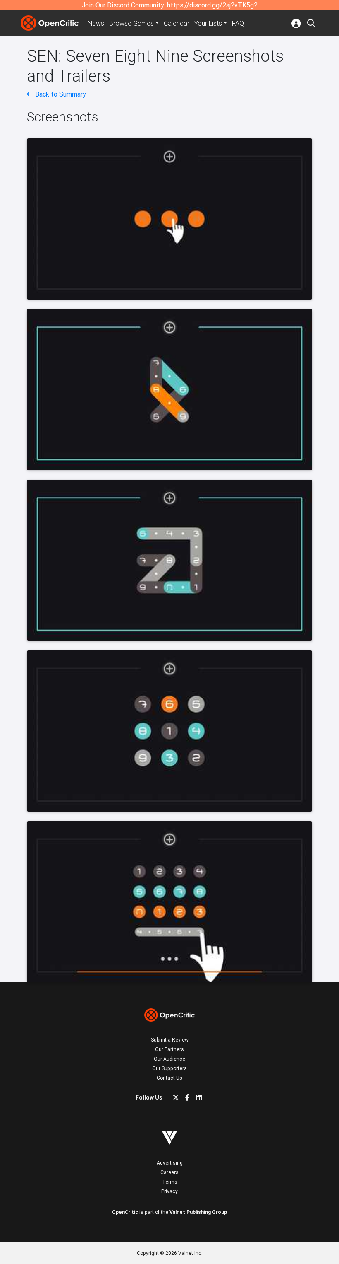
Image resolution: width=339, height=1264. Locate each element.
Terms (169, 1182)
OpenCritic (125, 1212)
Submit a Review (170, 1040)
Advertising (170, 1163)
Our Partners (169, 1049)
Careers (169, 1172)
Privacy (169, 1191)
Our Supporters (169, 1068)
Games (131, 23)
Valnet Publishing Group (198, 1212)
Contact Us (169, 1078)
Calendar (176, 23)
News (96, 23)
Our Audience (169, 1059)
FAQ (238, 23)
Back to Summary (59, 94)
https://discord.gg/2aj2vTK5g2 (212, 5)
